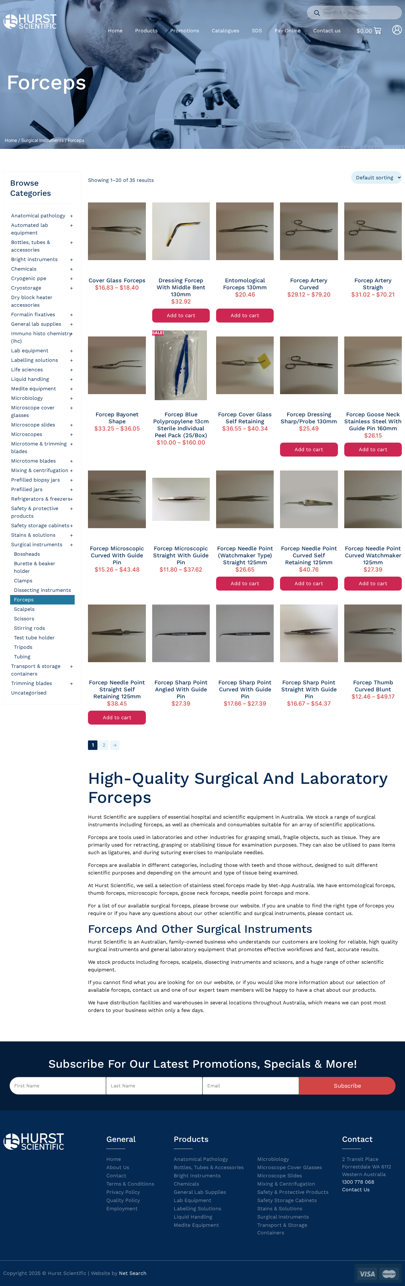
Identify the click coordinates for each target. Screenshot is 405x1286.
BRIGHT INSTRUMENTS (34, 259)
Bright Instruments (197, 1176)
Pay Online (288, 31)
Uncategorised (29, 693)
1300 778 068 (358, 1182)
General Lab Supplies (36, 324)
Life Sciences (27, 370)
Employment (122, 1209)
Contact (116, 1176)
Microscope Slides (33, 425)
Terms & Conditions (130, 1184)
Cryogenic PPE (28, 278)
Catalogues (225, 31)
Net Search (132, 1273)
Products (146, 31)
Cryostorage (26, 288)
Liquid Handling (30, 379)
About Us (117, 1167)
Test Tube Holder (34, 638)
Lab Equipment (29, 351)
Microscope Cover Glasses (33, 411)
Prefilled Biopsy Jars (35, 480)
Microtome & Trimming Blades (39, 447)
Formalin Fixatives (33, 314)
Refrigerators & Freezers (40, 499)
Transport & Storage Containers (35, 670)
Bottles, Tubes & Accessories (30, 246)
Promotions (184, 31)
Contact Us (356, 1190)
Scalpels (24, 609)
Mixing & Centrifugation (39, 470)
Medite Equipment (33, 389)
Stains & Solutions (33, 535)
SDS (257, 31)
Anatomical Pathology (38, 216)
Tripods (23, 647)
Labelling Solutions (34, 360)
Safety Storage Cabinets (40, 525)
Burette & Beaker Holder (34, 567)
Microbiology (27, 398)
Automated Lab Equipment (29, 229)
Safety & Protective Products (34, 512)
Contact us (326, 31)
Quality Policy (123, 1200)
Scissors (24, 619)
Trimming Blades (31, 683)
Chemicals (23, 269)
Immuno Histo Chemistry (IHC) (41, 337)
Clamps (23, 581)
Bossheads (27, 554)
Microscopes (26, 434)
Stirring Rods (29, 628)
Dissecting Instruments (42, 590)
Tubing (22, 657)
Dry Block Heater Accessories (32, 301)
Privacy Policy (123, 1192)
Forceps (24, 600)
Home (115, 31)
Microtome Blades (33, 461)
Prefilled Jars (26, 489)
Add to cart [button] (181, 315)
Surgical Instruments (42, 140)
